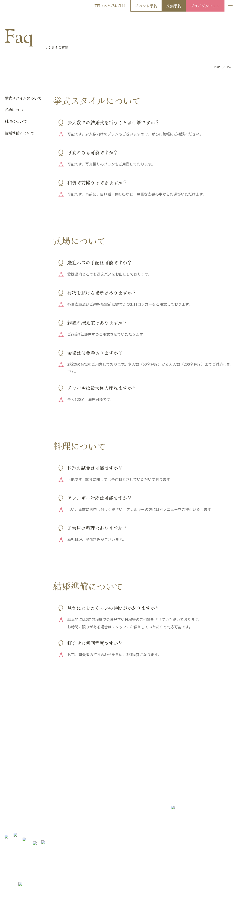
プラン (9, 811)
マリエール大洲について (21, 796)
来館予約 (173, 6)
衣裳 (53, 811)
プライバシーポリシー (214, 886)
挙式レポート (59, 826)
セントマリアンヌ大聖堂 (21, 818)
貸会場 (99, 826)
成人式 (99, 818)
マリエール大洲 (18, 7)
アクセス (189, 886)
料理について (16, 121)
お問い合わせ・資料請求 (132, 756)
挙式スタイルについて (23, 98)
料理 (53, 804)
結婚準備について (19, 133)
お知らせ (101, 796)
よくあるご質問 (105, 811)
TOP (217, 67)
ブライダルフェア (205, 6)
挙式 (8, 826)
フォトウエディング (63, 818)
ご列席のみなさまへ (108, 804)
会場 (53, 796)
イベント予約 (146, 6)
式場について (16, 109)
